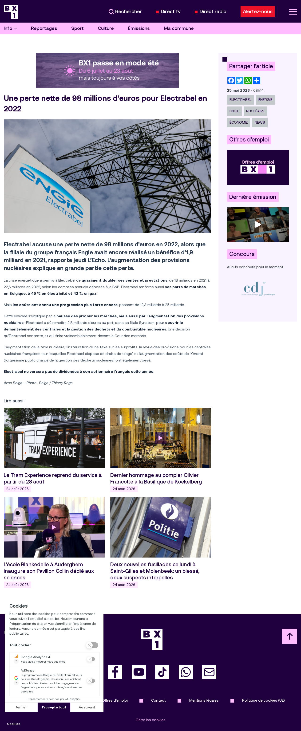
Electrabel (240, 99)
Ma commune (179, 28)
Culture (106, 28)
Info (8, 28)
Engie (234, 111)
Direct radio (213, 11)
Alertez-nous (258, 11)
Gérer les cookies (151, 720)
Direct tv (171, 11)
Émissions (139, 28)
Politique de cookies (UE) (263, 700)
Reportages (44, 28)
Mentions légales (204, 700)
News (260, 122)
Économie (239, 122)
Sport (77, 28)
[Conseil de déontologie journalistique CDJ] (257, 289)
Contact (158, 700)
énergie (265, 99)
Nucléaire (255, 111)
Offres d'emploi (115, 700)
